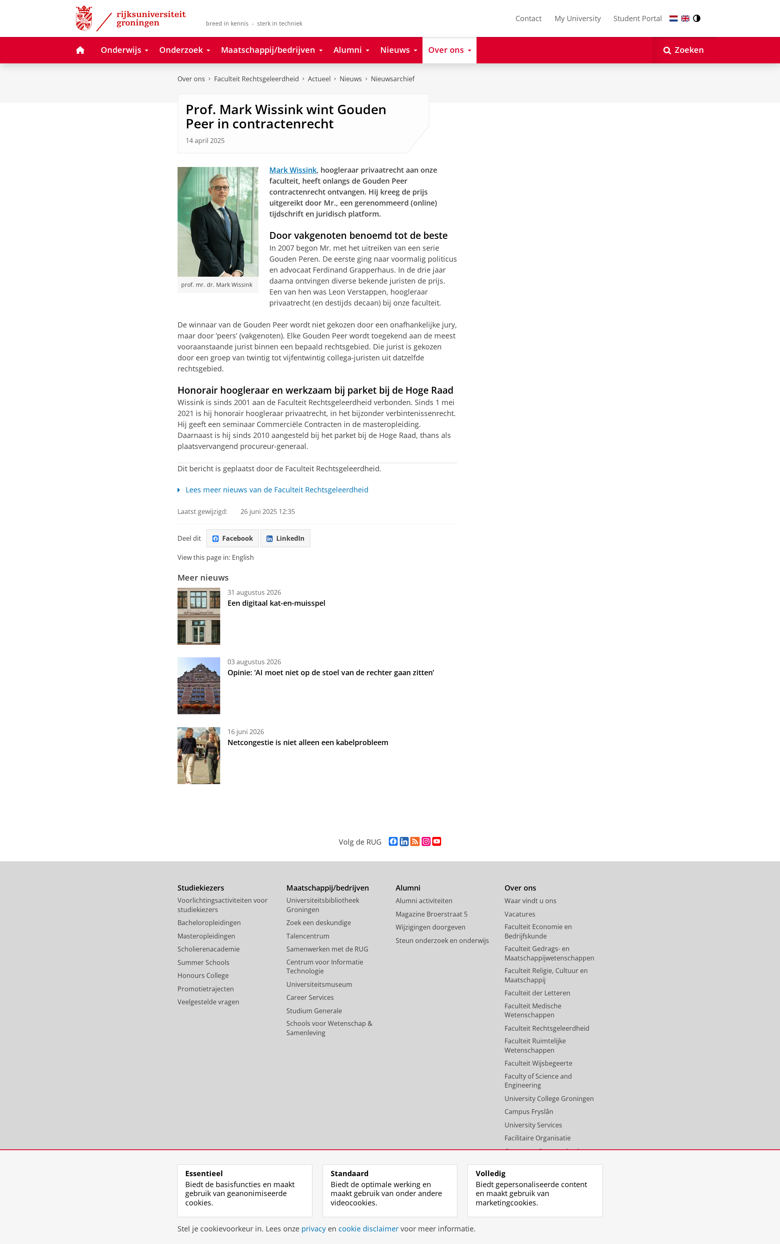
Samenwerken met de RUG (327, 949)
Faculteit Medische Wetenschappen (533, 1010)
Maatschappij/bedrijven (327, 888)
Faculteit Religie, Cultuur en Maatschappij (546, 975)
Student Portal (637, 18)
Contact (529, 18)
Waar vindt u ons (531, 900)
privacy (313, 1228)
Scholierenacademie (209, 949)
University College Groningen (549, 1098)
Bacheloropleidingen (209, 922)
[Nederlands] (674, 18)
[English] (685, 18)
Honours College (203, 975)
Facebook (237, 538)
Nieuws (351, 78)
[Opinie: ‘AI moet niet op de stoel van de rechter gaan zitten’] (199, 685)
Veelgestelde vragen (208, 1001)
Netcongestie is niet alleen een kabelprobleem (308, 742)
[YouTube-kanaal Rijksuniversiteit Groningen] (436, 842)
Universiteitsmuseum (319, 984)
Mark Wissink (292, 170)
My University (578, 18)
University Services (533, 1124)
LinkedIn (290, 538)
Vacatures (520, 914)
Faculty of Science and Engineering (538, 1081)
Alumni (408, 888)
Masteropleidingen (206, 936)
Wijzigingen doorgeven (431, 927)
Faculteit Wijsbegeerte (538, 1063)
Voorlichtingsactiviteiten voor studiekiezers (223, 905)
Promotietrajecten (206, 988)
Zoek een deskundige (318, 922)
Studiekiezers (201, 888)
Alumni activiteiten (424, 900)
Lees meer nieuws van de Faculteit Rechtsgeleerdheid (277, 489)
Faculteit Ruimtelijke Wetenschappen (535, 1045)
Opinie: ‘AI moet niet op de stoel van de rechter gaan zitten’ (332, 672)
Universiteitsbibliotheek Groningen (322, 905)
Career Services (310, 997)
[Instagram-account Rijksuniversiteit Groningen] (426, 842)
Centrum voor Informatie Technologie (324, 967)
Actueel (319, 78)
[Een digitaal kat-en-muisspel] (199, 616)
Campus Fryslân (529, 1111)
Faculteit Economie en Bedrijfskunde (538, 931)
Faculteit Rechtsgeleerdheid (256, 78)
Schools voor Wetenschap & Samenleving (329, 1028)
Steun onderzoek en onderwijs (442, 940)
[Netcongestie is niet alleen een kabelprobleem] (199, 755)
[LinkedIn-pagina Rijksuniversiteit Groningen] (404, 842)
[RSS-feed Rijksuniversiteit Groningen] (415, 842)
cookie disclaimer (368, 1228)
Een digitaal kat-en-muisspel (276, 603)
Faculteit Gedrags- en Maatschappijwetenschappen (549, 953)
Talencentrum (307, 936)
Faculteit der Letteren (537, 992)
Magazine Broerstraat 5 (432, 914)
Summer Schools (204, 962)
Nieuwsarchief (392, 78)
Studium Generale (314, 1010)
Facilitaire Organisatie (538, 1137)
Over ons (191, 78)
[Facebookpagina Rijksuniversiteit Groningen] (393, 842)
